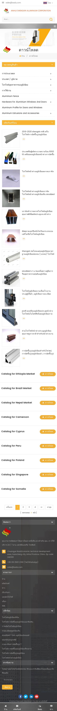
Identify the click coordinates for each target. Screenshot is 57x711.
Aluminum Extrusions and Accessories (20, 113)
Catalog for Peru (11, 446)
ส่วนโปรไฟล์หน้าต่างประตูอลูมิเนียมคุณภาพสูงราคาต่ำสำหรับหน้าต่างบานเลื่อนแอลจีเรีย (37, 332)
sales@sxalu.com (13, 2)
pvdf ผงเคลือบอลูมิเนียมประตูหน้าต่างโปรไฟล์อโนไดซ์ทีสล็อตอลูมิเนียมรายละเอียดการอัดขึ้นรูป (37, 312)
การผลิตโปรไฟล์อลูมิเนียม (11, 626)
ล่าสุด (49, 507)
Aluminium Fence (10, 96)
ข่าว (3, 588)
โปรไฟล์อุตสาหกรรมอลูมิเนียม (15, 85)
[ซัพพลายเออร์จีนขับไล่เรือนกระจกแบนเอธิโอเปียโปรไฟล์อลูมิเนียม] (11, 238)
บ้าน (23, 56)
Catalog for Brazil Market (16, 388)
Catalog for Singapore (14, 475)
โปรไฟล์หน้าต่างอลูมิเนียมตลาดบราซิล (38, 171)
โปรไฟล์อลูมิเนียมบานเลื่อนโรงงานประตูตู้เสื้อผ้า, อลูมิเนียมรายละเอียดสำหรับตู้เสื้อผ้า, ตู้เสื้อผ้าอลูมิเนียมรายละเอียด (37, 292)
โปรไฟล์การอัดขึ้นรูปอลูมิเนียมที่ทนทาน (17, 649)
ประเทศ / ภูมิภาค (9, 79)
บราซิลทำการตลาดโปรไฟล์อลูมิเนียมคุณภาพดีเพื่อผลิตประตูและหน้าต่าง (37, 213)
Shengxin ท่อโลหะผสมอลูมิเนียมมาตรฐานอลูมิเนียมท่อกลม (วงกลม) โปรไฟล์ (38, 253)
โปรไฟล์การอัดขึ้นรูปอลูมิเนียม (13, 653)
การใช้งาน (6, 90)
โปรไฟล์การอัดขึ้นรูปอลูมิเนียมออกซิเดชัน (17, 622)
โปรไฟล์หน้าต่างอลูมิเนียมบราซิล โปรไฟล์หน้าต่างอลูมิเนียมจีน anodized (38, 193)
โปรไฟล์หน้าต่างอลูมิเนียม (11, 658)
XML (3, 606)
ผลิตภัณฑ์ (5, 583)
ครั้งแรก (9, 507)
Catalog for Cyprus (13, 431)
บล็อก (4, 601)
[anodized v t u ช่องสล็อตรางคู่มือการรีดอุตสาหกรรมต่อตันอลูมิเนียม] (11, 278)
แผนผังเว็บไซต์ (7, 597)
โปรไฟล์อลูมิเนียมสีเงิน (10, 617)
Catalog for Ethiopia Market (18, 374)
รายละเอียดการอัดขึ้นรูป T (11, 644)
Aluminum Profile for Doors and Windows (22, 107)
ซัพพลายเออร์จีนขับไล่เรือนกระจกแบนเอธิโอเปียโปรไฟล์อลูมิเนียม (37, 233)
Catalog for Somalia (13, 489)
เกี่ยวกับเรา (6, 592)
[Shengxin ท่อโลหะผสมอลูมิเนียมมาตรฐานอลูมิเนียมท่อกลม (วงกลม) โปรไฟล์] (11, 258)
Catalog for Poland (12, 460)
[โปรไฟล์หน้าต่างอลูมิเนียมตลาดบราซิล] (11, 178)
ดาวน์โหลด (49, 374)
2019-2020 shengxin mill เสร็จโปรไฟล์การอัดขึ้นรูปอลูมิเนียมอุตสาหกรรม (35, 133)
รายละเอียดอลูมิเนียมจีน (11, 631)
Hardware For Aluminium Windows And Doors (24, 102)
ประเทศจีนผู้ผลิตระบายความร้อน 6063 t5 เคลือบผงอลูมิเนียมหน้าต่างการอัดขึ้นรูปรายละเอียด (38, 153)
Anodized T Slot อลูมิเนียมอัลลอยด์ (15, 635)
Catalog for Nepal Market (16, 403)
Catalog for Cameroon (15, 417)
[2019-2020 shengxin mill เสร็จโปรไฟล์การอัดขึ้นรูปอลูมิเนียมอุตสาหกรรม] (11, 138)
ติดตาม (7, 687)
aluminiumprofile (9, 640)
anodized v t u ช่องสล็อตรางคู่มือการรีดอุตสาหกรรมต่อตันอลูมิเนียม (37, 273)
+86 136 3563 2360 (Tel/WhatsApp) (22, 562)
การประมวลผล (8, 73)
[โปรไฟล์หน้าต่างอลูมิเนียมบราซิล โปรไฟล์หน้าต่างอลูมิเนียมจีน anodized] (11, 198)
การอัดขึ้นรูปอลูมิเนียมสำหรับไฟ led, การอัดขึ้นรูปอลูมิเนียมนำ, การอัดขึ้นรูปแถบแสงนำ (38, 352)
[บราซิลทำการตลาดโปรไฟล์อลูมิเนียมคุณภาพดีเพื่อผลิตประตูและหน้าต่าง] (11, 218)
